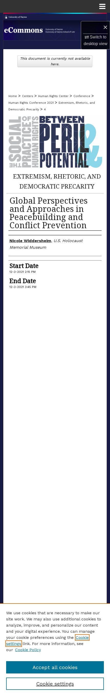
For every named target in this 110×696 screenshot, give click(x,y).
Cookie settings (55, 684)
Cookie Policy (28, 649)
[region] (55, 649)
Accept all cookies (55, 667)
